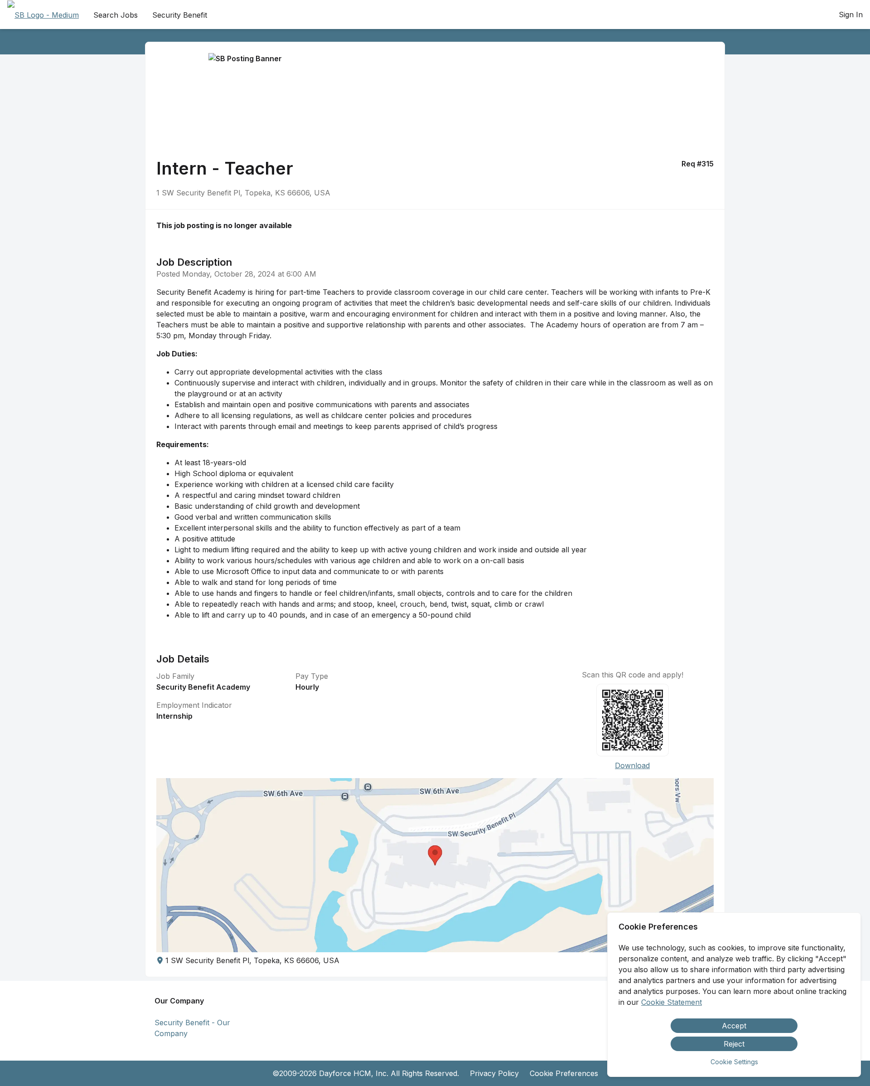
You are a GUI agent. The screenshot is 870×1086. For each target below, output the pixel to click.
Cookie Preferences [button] (564, 1073)
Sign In (851, 14)
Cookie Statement (671, 1002)
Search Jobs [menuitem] (115, 14)
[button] (435, 865)
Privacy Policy (494, 1073)
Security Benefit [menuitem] (179, 14)
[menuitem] (43, 14)
